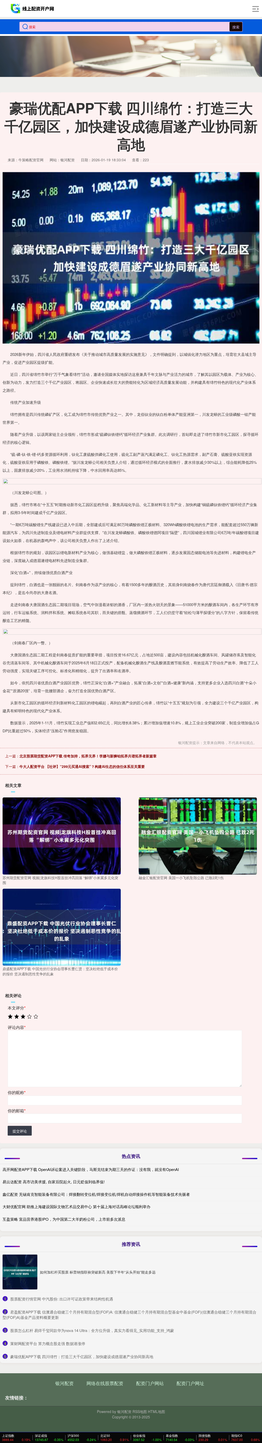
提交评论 (20, 1131)
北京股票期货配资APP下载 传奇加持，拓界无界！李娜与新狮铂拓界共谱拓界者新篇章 (88, 755)
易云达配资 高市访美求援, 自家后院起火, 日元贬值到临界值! (54, 1181)
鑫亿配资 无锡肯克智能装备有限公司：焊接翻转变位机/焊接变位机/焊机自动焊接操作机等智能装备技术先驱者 (96, 1194)
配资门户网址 (190, 1383)
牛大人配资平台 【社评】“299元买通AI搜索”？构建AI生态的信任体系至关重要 (82, 766)
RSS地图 (140, 1411)
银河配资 (64, 1383)
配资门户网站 (150, 1383)
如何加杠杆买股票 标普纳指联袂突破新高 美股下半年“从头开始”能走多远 (98, 1272)
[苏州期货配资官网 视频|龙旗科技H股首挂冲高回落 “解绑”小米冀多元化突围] (62, 835)
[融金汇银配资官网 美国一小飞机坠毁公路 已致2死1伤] (198, 835)
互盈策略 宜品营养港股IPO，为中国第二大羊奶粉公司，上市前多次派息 (64, 1219)
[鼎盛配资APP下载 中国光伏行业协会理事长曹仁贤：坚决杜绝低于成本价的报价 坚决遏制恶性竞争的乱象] (62, 926)
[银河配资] (33, 8)
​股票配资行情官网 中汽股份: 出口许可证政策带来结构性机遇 (61, 1298)
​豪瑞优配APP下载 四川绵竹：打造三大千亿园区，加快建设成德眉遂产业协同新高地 (81, 1356)
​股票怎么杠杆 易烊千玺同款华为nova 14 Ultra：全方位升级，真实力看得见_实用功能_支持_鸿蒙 (92, 1330)
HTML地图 (156, 1411)
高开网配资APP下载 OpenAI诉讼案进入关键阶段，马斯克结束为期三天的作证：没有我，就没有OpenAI (91, 1169)
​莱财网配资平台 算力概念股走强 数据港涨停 (47, 1343)
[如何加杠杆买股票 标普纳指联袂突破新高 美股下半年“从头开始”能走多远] (20, 1272)
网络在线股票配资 (104, 1383)
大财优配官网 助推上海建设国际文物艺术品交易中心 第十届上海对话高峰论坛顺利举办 (76, 1206)
